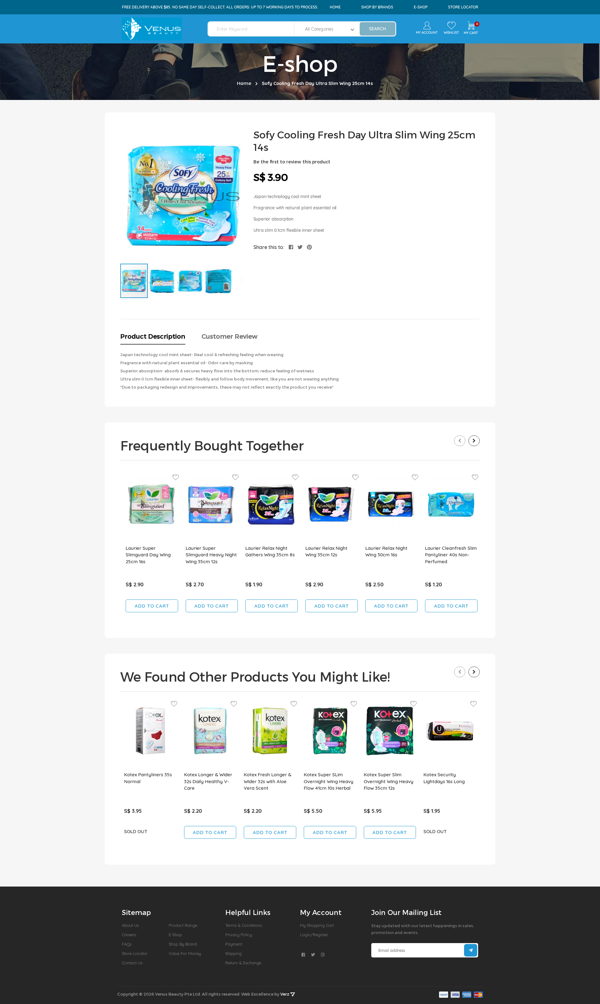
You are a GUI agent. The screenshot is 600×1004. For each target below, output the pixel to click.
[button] (162, 281)
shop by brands (377, 7)
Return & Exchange (243, 962)
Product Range (183, 925)
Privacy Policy (238, 934)
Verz (285, 994)
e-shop (421, 7)
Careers (129, 934)
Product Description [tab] (152, 336)
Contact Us (132, 962)
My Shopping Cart (317, 925)
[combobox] (254, 29)
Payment (233, 944)
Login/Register (314, 934)
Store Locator (463, 7)
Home (335, 7)
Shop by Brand (183, 944)
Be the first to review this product (291, 161)
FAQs (127, 944)
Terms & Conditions (243, 925)
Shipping (233, 953)
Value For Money (185, 953)
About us (130, 925)
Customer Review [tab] (230, 336)
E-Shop (175, 934)
